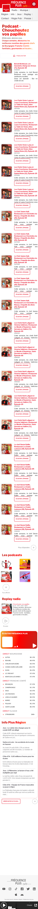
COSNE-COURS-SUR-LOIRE (20, 667)
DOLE (20, 690)
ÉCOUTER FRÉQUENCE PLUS (15, 633)
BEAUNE (20, 660)
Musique (24, 10)
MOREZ (20, 700)
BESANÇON (20, 684)
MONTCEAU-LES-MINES (20, 676)
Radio (14, 10)
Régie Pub (16, 18)
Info (12, 14)
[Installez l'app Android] (22, 894)
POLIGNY (20, 703)
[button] (4, 905)
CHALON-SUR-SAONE (20, 664)
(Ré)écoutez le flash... (11, 801)
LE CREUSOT (20, 673)
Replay (27, 14)
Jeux (19, 14)
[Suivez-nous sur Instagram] (9, 889)
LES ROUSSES (20, 694)
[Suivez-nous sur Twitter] (28, 889)
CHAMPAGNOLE (20, 687)
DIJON (20, 670)
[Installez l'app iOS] (16, 894)
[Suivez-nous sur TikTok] (16, 889)
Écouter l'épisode (22, 116)
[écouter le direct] (35, 646)
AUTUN (20, 657)
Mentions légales (18, 899)
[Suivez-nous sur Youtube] (3, 889)
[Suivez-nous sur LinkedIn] (34, 889)
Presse (27, 18)
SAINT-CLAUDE (20, 707)
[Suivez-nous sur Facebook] (22, 889)
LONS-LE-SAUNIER (20, 697)
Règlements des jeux (28, 899)
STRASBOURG (20, 714)
